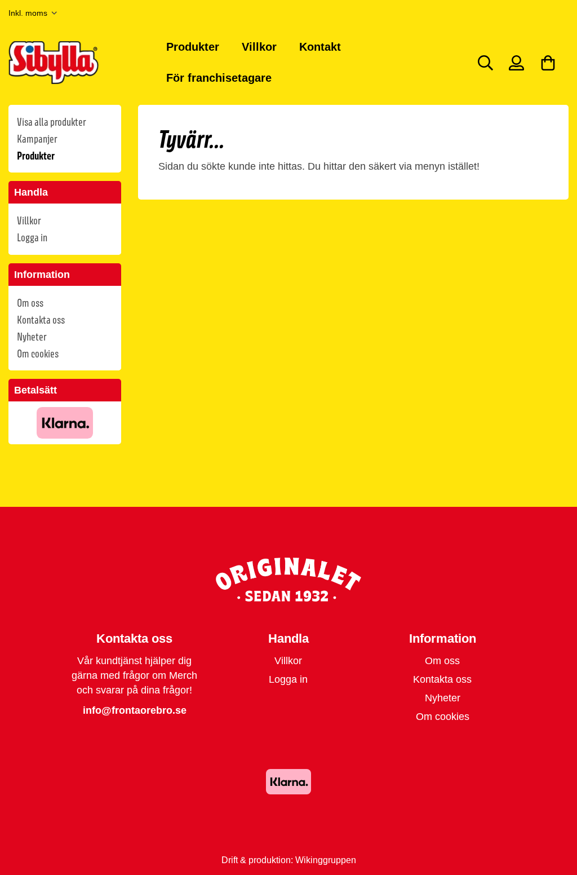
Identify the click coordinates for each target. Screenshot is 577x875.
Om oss (30, 303)
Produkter (192, 47)
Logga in (32, 237)
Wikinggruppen (325, 860)
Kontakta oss (41, 319)
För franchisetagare (219, 78)
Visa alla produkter (51, 122)
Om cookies (38, 353)
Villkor (259, 47)
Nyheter (31, 336)
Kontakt (320, 47)
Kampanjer (37, 138)
